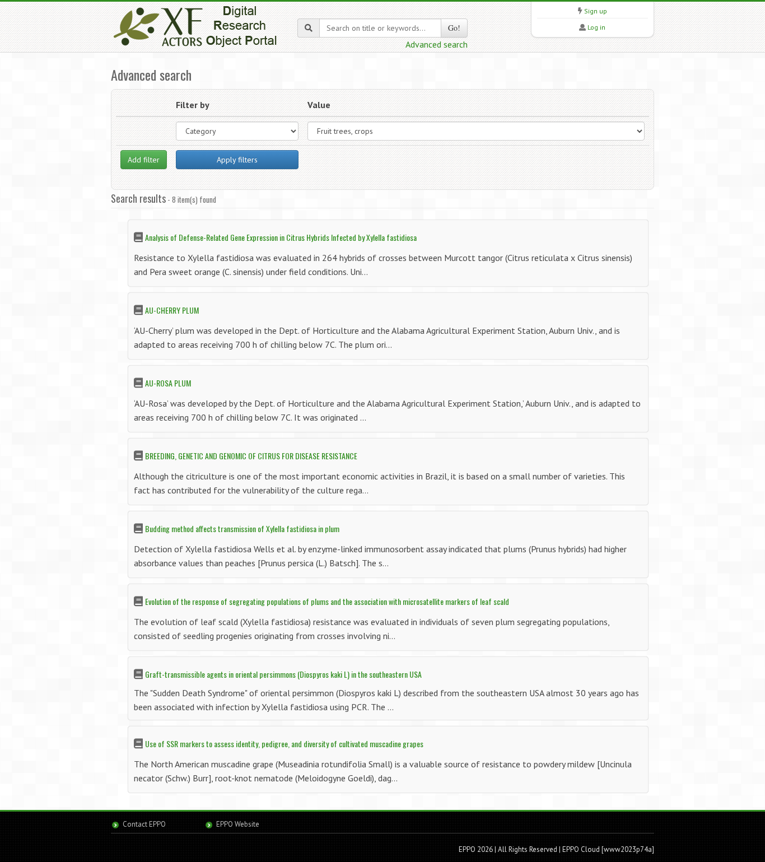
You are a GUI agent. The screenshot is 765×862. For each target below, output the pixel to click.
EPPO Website (237, 824)
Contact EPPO (144, 824)
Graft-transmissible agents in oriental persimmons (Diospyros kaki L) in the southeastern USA (283, 674)
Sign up (595, 11)
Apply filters (237, 160)
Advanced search (436, 44)
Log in (596, 27)
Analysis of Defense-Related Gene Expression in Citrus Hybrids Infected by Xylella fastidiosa (281, 237)
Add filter (144, 160)
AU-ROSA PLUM (168, 383)
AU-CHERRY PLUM (172, 310)
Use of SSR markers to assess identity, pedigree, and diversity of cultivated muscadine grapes (284, 743)
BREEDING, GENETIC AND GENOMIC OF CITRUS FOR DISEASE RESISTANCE (251, 456)
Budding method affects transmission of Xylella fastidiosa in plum (242, 528)
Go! (454, 27)
